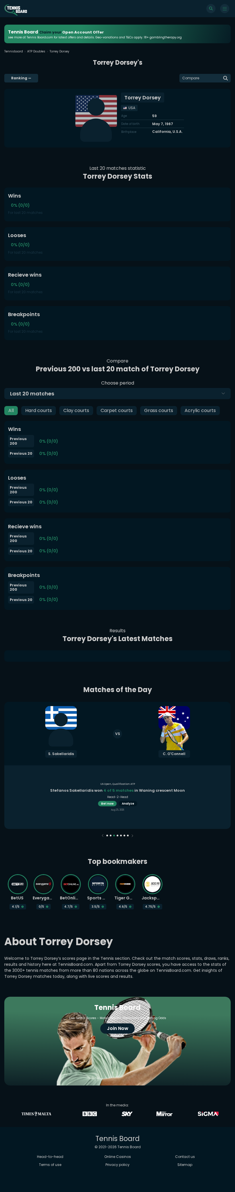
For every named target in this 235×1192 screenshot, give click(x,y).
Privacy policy (117, 1164)
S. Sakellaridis (61, 753)
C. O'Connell (174, 753)
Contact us (185, 1156)
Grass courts (158, 410)
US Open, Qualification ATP (117, 784)
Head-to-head (50, 1156)
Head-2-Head (117, 797)
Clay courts (76, 410)
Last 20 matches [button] (32, 393)
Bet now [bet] (107, 803)
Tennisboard (13, 51)
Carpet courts (117, 410)
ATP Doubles (36, 51)
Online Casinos (117, 1156)
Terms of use (50, 1164)
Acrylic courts (200, 410)
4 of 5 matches (118, 790)
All (11, 410)
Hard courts (38, 410)
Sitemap (184, 1164)
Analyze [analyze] (128, 803)
